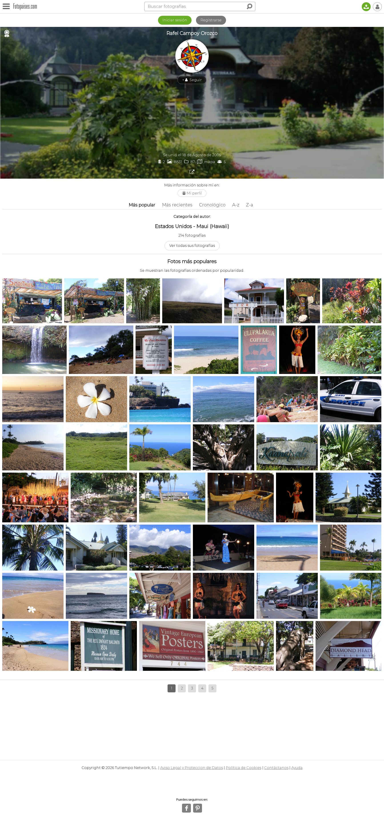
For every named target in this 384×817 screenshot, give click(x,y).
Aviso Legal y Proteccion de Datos (191, 768)
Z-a (249, 205)
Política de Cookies (243, 768)
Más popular (142, 205)
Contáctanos (276, 768)
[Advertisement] (192, 118)
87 (189, 161)
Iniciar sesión (174, 20)
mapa (206, 161)
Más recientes (177, 205)
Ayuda (297, 768)
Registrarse (211, 20)
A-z (235, 205)
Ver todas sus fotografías (192, 246)
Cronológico (212, 205)
